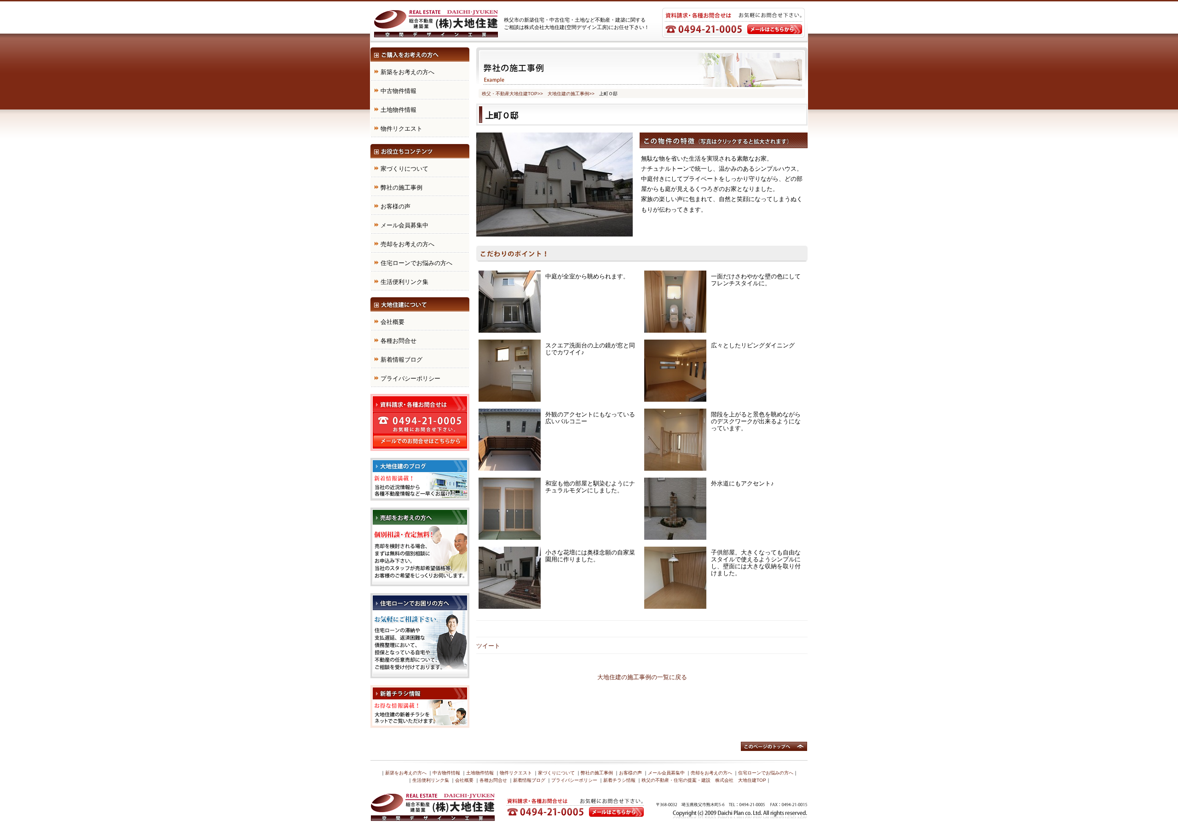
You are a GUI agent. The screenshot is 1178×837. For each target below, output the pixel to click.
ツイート (488, 645)
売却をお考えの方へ (407, 244)
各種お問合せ (398, 340)
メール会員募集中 (404, 225)
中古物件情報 (398, 90)
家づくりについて (404, 168)
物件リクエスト (401, 128)
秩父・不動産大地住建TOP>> (512, 93)
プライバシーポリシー (410, 378)
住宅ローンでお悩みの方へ (416, 263)
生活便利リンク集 (404, 281)
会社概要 (392, 321)
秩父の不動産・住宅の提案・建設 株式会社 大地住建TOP (703, 780)
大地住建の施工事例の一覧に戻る (642, 677)
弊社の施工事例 (401, 187)
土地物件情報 (398, 109)
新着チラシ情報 (619, 780)
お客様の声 (395, 206)
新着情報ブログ (401, 359)
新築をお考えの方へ (407, 72)
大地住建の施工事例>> (571, 93)
